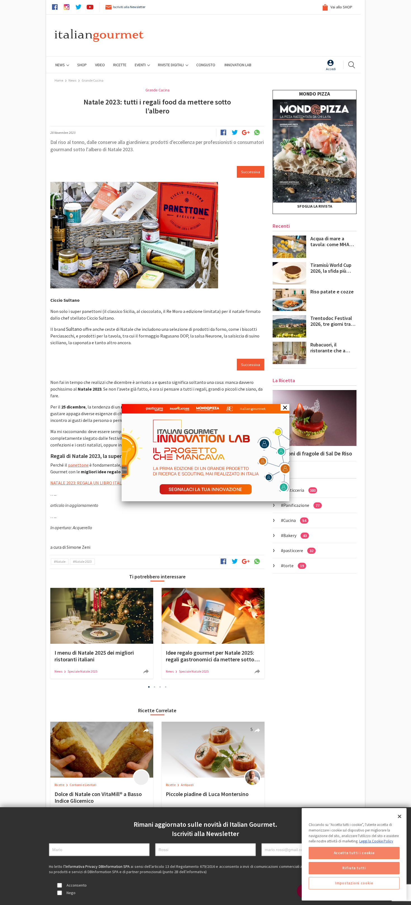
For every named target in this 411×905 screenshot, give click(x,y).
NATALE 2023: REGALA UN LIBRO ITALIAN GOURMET (100, 483)
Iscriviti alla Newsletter (129, 7)
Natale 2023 (83, 561)
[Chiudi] (399, 816)
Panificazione (301, 505)
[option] (101, 633)
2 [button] (154, 687)
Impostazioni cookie (354, 883)
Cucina (294, 520)
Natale (60, 561)
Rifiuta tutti (354, 868)
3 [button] (160, 687)
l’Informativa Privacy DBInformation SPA (97, 866)
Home (59, 80)
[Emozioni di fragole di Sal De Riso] (314, 418)
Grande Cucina (92, 80)
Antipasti (187, 785)
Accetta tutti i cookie (354, 853)
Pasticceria (299, 490)
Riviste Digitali (171, 64)
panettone (78, 465)
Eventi (141, 64)
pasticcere (298, 550)
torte (293, 565)
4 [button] (166, 687)
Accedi (331, 69)
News (60, 64)
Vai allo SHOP (341, 6)
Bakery (295, 535)
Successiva (250, 171)
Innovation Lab (238, 64)
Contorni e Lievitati (83, 785)
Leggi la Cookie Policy (376, 841)
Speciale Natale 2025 (82, 671)
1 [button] (149, 687)
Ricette (60, 785)
